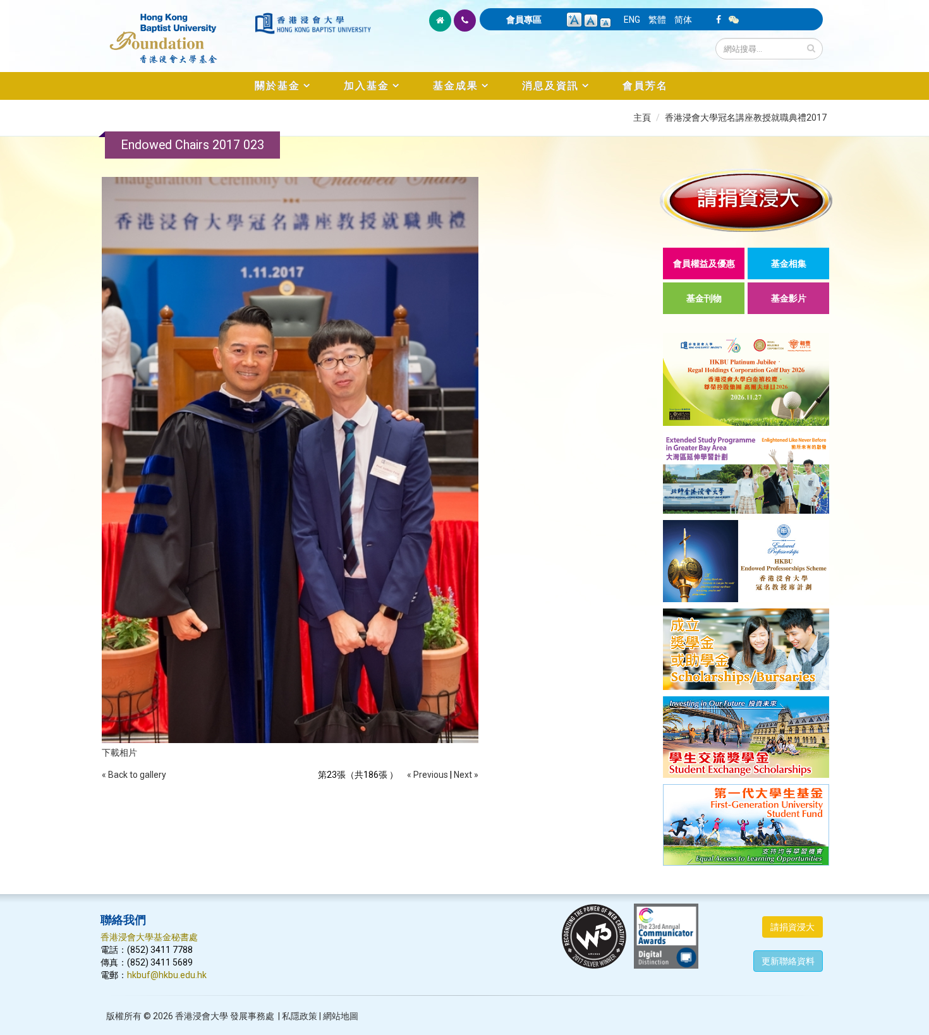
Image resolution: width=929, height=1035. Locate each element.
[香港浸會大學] (313, 23)
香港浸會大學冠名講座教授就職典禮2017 (746, 117)
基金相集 (788, 263)
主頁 (642, 117)
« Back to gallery (134, 775)
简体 (683, 20)
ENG (632, 20)
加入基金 (366, 86)
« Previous (427, 775)
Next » (466, 775)
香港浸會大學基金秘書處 (149, 937)
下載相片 (119, 753)
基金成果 (455, 86)
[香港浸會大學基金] (176, 31)
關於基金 (277, 86)
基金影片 (788, 298)
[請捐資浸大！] (746, 200)
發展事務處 (252, 1016)
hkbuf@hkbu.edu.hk (167, 975)
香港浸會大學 (201, 1016)
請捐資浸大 (792, 927)
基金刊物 (704, 298)
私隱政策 (299, 1016)
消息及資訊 (550, 86)
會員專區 (524, 20)
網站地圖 (340, 1016)
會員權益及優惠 (704, 263)
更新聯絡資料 (788, 961)
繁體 (657, 20)
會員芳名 (645, 86)
